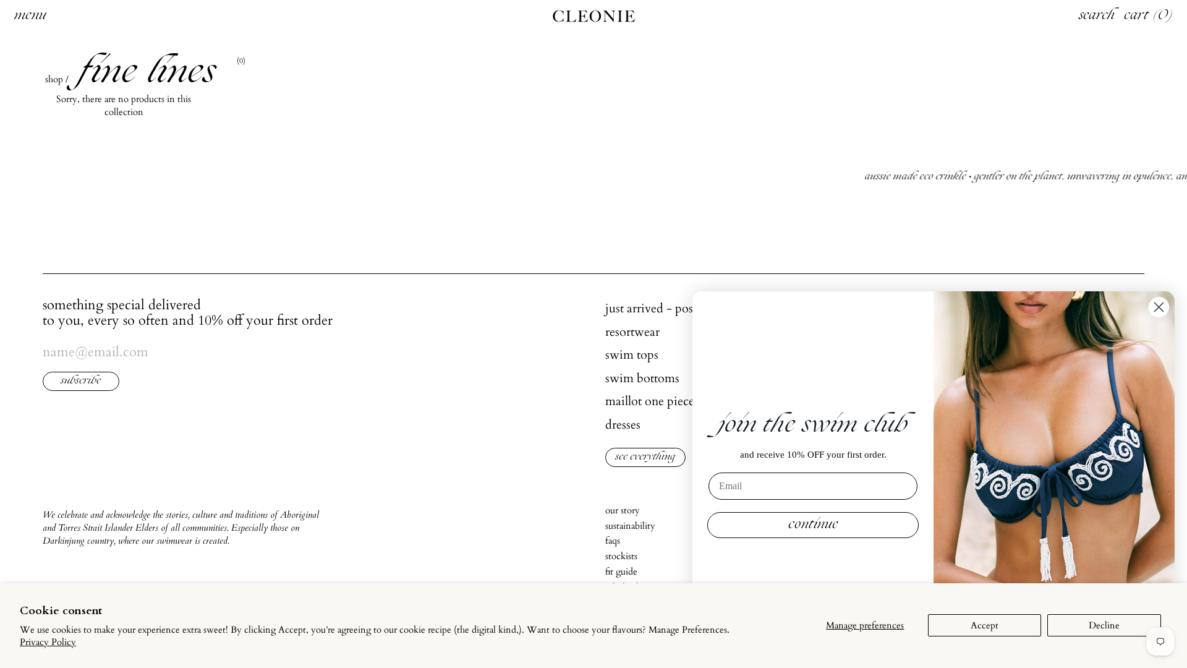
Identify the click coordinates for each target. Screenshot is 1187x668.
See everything (645, 457)
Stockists (621, 556)
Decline (1104, 625)
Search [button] (1097, 16)
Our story (622, 510)
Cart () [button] (1148, 16)
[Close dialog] (1159, 307)
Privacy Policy (48, 642)
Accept (984, 625)
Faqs (612, 540)
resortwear (632, 331)
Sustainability (630, 526)
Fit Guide (621, 571)
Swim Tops (631, 354)
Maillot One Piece (649, 401)
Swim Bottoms (642, 378)
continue (813, 525)
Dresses (622, 424)
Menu (30, 16)
